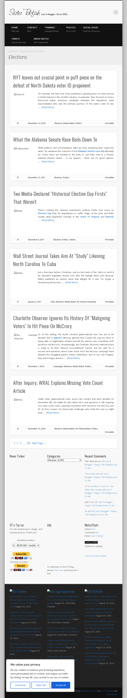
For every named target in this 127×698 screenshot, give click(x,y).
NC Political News (83, 428)
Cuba (52, 301)
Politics (71, 29)
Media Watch (41, 40)
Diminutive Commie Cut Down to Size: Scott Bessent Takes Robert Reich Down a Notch (25, 647)
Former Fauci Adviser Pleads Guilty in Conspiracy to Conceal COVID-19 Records (62, 644)
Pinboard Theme (89, 690)
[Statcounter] (91, 542)
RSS (93, 529)
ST (18, 123)
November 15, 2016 (36, 428)
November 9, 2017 (36, 239)
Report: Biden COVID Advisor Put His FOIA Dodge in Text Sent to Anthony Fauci (100, 600)
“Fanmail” (52, 29)
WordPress (112, 694)
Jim (86, 511)
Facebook (83, 12)
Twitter (90, 12)
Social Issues (91, 29)
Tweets (18, 40)
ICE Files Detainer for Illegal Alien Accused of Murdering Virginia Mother (63, 600)
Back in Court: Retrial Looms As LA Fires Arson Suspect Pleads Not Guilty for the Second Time (100, 625)
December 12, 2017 (36, 177)
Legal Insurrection (65, 591)
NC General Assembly (86, 301)
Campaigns (58, 366)
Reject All (40, 685)
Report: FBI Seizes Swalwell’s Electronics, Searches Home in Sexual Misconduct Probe (61, 615)
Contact (32, 29)
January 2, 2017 (34, 301)
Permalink (109, 123)
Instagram (109, 12)
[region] (40, 675)
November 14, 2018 (36, 123)
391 (29, 443)
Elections (58, 123)
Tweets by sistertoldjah (95, 555)
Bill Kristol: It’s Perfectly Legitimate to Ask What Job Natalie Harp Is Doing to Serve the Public (26, 631)
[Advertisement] (63, 543)
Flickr (103, 12)
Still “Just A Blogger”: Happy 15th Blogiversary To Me (101, 464)
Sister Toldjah (96, 535)
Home (15, 29)
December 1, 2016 (36, 366)
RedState (98, 591)
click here (59, 570)
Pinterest (96, 12)
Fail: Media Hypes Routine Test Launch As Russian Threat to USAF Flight (99, 612)
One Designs (107, 690)
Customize (20, 685)
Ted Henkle (90, 473)
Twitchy (22, 591)
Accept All (61, 685)
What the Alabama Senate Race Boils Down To (55, 139)
